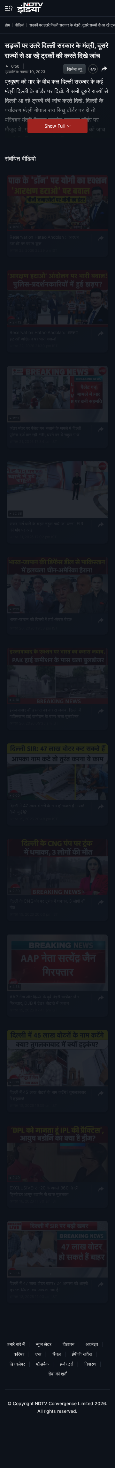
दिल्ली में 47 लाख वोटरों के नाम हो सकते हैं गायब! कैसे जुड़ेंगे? (47, 808)
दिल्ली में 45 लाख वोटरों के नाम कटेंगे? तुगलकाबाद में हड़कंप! (48, 1095)
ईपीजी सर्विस (82, 1354)
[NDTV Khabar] (30, 6)
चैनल (56, 1354)
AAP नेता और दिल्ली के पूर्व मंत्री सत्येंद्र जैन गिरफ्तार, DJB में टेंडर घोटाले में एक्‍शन (44, 999)
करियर (19, 1354)
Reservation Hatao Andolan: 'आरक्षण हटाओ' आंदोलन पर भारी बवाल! (44, 335)
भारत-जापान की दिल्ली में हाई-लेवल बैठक (41, 619)
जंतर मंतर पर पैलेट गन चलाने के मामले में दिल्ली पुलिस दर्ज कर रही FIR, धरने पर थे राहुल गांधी (45, 431)
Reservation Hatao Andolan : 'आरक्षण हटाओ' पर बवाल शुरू (45, 240)
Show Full (55, 126)
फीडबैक (42, 1364)
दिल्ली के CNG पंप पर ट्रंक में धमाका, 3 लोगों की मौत (47, 904)
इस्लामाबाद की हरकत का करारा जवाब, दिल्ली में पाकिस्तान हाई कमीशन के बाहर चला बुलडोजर (45, 713)
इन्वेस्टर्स (66, 1364)
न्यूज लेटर (43, 1344)
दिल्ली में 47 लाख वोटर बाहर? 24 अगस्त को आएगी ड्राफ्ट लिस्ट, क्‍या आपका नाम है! (49, 1286)
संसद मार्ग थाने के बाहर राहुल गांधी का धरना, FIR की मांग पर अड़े (46, 527)
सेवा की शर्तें (57, 1373)
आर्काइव (92, 1344)
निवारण (90, 1364)
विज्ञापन (68, 1344)
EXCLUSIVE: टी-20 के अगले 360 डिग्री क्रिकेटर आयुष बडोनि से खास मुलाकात (44, 1190)
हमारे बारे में (16, 1344)
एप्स (38, 1354)
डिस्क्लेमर (17, 1364)
